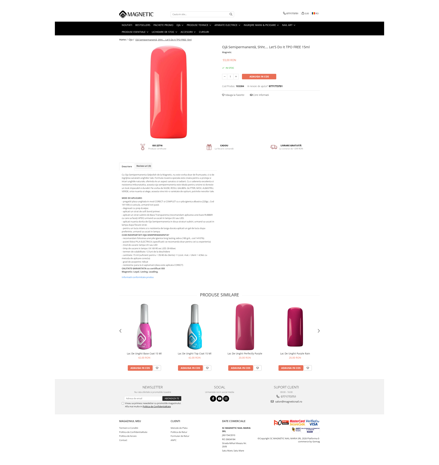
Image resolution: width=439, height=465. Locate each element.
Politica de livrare (128, 436)
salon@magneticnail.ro (288, 401)
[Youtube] (220, 399)
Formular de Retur (180, 436)
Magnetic (227, 52)
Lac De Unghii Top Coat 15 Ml (194, 353)
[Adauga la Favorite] (157, 368)
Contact (123, 440)
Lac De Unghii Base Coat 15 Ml (144, 353)
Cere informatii (260, 95)
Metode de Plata (179, 427)
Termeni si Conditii (128, 427)
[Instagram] (226, 399)
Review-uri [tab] (144, 165)
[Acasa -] (136, 14)
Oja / (132, 39)
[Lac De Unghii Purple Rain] (295, 326)
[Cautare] (231, 14)
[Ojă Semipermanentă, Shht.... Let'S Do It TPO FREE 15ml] (168, 92)
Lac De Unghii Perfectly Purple (245, 353)
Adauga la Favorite (234, 95)
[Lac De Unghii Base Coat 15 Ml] (144, 326)
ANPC (173, 440)
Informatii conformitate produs (138, 277)
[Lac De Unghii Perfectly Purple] (244, 326)
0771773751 (288, 396)
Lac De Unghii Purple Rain (295, 353)
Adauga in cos (259, 76)
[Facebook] (213, 399)
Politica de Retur (179, 432)
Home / (123, 39)
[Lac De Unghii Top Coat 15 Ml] (194, 326)
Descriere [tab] (127, 166)
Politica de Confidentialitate (157, 406)
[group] (168, 92)
